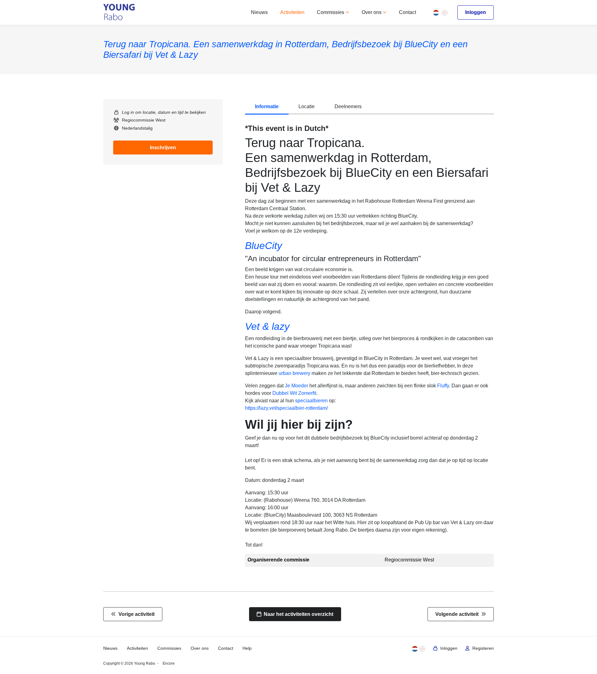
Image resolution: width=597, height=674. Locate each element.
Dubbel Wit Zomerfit (294, 393)
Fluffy (443, 385)
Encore (169, 663)
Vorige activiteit (135, 614)
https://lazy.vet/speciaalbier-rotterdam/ (286, 408)
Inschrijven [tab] (163, 147)
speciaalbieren (311, 400)
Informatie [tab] (267, 106)
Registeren (482, 648)
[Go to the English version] (445, 12)
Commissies (331, 12)
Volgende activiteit (458, 614)
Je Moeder (296, 385)
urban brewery (294, 373)
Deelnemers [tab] (348, 106)
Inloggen (475, 12)
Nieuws (259, 12)
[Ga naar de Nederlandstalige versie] (436, 12)
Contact (407, 12)
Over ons (372, 12)
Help (247, 648)
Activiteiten (292, 12)
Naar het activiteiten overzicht (297, 614)
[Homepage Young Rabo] (119, 12)
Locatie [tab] (306, 106)
